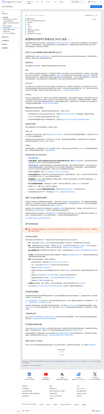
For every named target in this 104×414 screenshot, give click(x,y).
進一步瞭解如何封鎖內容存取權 (70, 90)
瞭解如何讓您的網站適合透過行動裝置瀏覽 (44, 318)
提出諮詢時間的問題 (27, 391)
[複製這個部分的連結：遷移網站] (31, 145)
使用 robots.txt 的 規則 (73, 247)
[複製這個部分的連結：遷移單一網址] (34, 131)
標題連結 (57, 333)
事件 (55, 2)
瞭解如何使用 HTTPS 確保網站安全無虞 (40, 302)
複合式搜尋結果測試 (81, 391)
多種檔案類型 (70, 201)
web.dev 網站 (63, 307)
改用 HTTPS (55, 192)
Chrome (48, 404)
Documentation (7, 7)
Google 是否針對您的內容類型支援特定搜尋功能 (49, 286)
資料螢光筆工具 (55, 213)
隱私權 (27, 410)
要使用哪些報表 (91, 345)
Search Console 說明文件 (56, 396)
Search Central (16, 2)
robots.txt (78, 183)
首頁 (26, 15)
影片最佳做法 (41, 243)
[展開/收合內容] (36, 19)
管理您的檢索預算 (33, 165)
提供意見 (94, 19)
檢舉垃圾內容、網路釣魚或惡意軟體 (30, 393)
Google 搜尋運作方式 (44, 56)
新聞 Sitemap (46, 265)
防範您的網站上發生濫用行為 (43, 267)
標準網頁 (33, 65)
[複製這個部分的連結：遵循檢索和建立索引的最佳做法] (48, 155)
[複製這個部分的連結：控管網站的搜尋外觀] (43, 324)
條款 (23, 410)
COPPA (77, 250)
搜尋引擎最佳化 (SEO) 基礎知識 (61, 43)
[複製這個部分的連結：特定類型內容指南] (39, 237)
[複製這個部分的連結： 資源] (30, 70)
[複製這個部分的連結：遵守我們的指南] (39, 224)
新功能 (47, 2)
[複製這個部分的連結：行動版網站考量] (37, 314)
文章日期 (79, 330)
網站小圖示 (72, 330)
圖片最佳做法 (58, 245)
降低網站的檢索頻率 (67, 189)
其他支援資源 (25, 396)
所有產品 (84, 404)
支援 (37, 2)
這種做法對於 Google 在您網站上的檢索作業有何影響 (74, 119)
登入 (101, 1)
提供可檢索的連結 (33, 158)
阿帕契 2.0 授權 (63, 361)
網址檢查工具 (88, 75)
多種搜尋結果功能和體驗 (38, 328)
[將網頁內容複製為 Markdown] (68, 39)
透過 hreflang (31, 116)
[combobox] (78, 1)
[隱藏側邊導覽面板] (18, 411)
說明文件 (29, 2)
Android (41, 404)
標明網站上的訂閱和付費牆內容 (50, 275)
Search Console (96, 6)
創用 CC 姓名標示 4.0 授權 (46, 361)
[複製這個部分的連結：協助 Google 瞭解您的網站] (48, 198)
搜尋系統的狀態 (53, 393)
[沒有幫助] (97, 15)
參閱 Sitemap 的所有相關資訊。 (51, 103)
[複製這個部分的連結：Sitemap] (32, 95)
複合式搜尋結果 (57, 205)
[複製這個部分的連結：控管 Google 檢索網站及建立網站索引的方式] (63, 52)
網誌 (42, 2)
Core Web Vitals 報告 (72, 305)
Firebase (55, 404)
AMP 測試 (79, 396)
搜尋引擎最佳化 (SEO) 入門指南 (57, 391)
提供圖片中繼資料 (80, 245)
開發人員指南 (61, 208)
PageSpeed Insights (30, 307)
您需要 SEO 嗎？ (53, 388)
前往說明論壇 (25, 388)
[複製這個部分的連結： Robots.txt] (34, 83)
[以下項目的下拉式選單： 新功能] (51, 2)
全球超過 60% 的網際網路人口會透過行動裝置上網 (41, 316)
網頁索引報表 (60, 75)
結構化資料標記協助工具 (39, 210)
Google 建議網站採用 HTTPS (33, 300)
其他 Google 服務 (80, 283)
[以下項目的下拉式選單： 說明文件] (33, 2)
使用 (77, 160)
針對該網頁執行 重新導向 (54, 134)
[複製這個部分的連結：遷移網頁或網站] (37, 124)
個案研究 (61, 2)
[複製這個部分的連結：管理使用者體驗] (39, 292)
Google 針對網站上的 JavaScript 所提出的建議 (56, 171)
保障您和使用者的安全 (69, 192)
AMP (38, 280)
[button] (10, 14)
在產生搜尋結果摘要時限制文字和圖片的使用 (62, 277)
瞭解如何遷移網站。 (50, 150)
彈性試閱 (66, 270)
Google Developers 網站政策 (80, 361)
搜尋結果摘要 (65, 333)
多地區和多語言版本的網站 (67, 114)
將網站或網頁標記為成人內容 (74, 254)
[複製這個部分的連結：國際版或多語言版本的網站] (45, 108)
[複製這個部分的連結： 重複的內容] (34, 63)
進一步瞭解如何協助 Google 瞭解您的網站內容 (37, 218)
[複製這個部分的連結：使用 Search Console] (44, 341)
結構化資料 (81, 203)
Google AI (76, 404)
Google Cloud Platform (65, 404)
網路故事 (43, 280)
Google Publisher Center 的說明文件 (58, 262)
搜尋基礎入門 (43, 229)
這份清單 (34, 186)
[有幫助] (94, 15)
